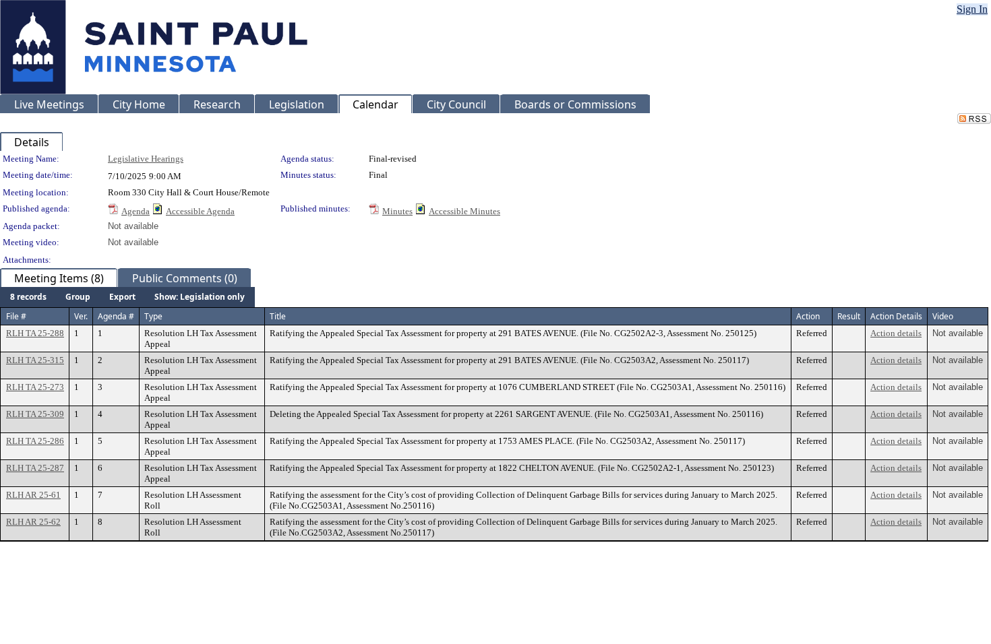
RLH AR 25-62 (33, 522)
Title (278, 316)
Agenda (135, 211)
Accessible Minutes (464, 211)
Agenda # (116, 316)
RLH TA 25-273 (35, 387)
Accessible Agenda (200, 211)
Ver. (81, 316)
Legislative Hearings (145, 159)
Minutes (397, 211)
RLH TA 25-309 (35, 414)
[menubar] (127, 297)
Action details (896, 333)
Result (848, 316)
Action (808, 316)
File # (16, 316)
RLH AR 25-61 (33, 495)
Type (153, 316)
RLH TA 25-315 (35, 360)
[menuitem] (28, 297)
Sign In (972, 9)
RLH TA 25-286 (35, 441)
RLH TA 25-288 (35, 333)
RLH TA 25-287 (35, 468)
